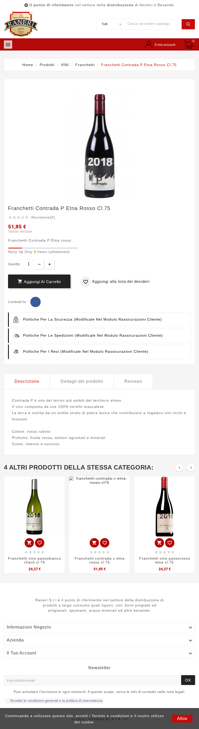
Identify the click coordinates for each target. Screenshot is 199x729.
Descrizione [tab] (27, 381)
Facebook (35, 302)
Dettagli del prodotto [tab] (82, 381)
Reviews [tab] (133, 381)
